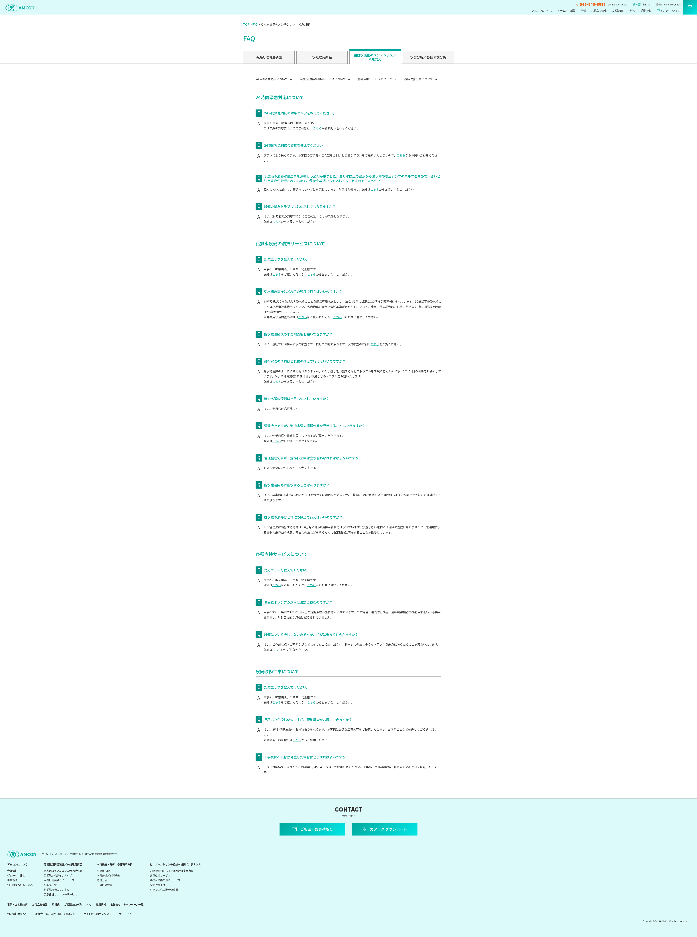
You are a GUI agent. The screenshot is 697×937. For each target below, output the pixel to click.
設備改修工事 (157, 885)
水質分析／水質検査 (108, 875)
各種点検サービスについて (375, 79)
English (647, 4)
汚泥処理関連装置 (269, 57)
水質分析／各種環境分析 (428, 57)
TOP (246, 24)
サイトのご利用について (97, 914)
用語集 (56, 904)
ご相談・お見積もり (316, 829)
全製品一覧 (50, 885)
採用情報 (646, 10)
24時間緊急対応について (272, 79)
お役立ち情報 (599, 10)
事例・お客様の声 (17, 904)
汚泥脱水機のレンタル (56, 889)
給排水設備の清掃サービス (165, 880)
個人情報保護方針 (17, 914)
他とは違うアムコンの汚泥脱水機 (63, 871)
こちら (317, 128)
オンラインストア (670, 10)
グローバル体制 (16, 875)
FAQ (632, 10)
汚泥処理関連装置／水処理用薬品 (63, 864)
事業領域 (12, 880)
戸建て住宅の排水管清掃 (164, 889)
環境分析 (102, 880)
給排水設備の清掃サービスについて (322, 79)
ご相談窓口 (618, 10)
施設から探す (104, 871)
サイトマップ (126, 914)
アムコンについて (542, 10)
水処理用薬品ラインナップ (59, 880)
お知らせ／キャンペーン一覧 (127, 904)
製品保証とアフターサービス (60, 894)
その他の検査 (104, 885)
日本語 (637, 4)
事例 (583, 10)
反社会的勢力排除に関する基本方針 (55, 914)
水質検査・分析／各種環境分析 (115, 864)
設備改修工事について (418, 79)
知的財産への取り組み (20, 885)
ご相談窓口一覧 (73, 904)
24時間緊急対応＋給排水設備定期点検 (171, 871)
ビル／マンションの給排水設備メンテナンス (175, 864)
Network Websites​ (670, 4)
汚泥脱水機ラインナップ (58, 875)
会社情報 (12, 871)
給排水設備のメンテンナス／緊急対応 (375, 57)
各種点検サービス (160, 875)
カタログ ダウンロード (388, 829)
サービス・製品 (566, 10)
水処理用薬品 (322, 57)
